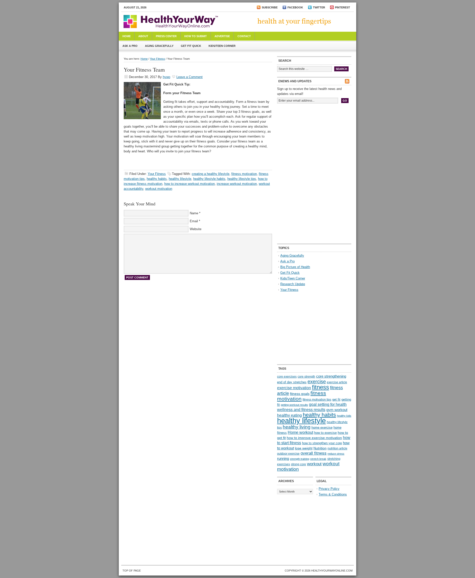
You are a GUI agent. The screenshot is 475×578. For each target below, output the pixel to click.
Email (194, 221)
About (143, 36)
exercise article (337, 382)
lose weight (303, 448)
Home (126, 36)
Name (194, 213)
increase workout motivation (237, 184)
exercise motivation (294, 387)
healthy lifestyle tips (241, 179)
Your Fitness (157, 58)
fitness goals (299, 394)
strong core (298, 464)
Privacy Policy (329, 489)
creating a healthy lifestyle (210, 174)
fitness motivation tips (317, 399)
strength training (299, 458)
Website (195, 229)
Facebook (295, 7)
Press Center (166, 36)
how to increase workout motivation (189, 184)
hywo (166, 77)
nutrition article (337, 448)
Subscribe (270, 7)
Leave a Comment (189, 77)
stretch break (318, 458)
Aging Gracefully (159, 45)
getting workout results (294, 404)
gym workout (336, 410)
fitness (320, 387)
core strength (306, 376)
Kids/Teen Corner (222, 45)
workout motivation (158, 189)
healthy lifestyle (180, 179)
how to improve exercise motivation (314, 438)
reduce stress (336, 453)
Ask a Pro (130, 45)
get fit (336, 399)
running (283, 459)
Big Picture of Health (295, 267)
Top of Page (131, 570)
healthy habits (157, 179)
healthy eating (289, 415)
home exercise (321, 427)
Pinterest (342, 7)
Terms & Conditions (333, 494)
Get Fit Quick (191, 45)
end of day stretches (292, 382)
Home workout (300, 432)
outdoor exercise (288, 453)
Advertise (222, 36)
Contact (244, 36)
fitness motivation (244, 174)
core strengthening (331, 376)
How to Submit (195, 36)
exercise (317, 381)
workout (314, 464)
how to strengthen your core (322, 443)
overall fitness (314, 453)
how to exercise (325, 433)
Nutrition (320, 448)
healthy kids (344, 415)
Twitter (319, 7)
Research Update (292, 284)
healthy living (296, 427)
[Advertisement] (314, 141)
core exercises (287, 376)
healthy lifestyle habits (209, 179)
